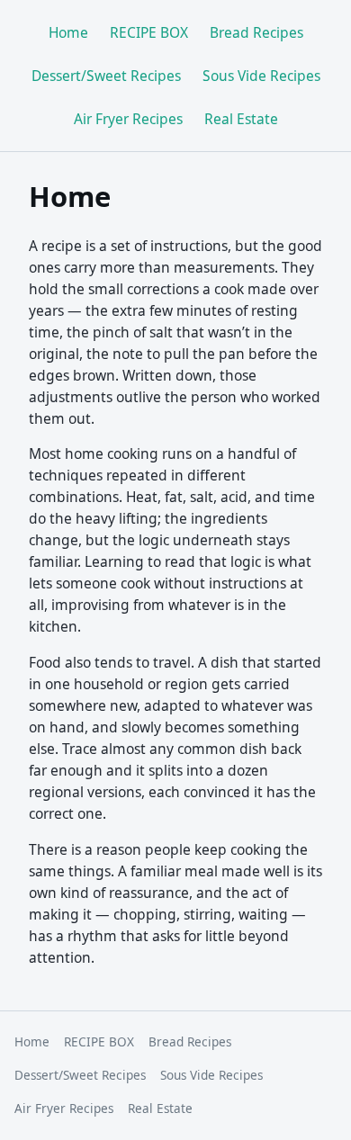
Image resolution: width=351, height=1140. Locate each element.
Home (68, 32)
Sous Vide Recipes (261, 75)
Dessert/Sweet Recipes (106, 75)
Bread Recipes (256, 32)
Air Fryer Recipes (128, 119)
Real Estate (241, 119)
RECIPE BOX (149, 32)
